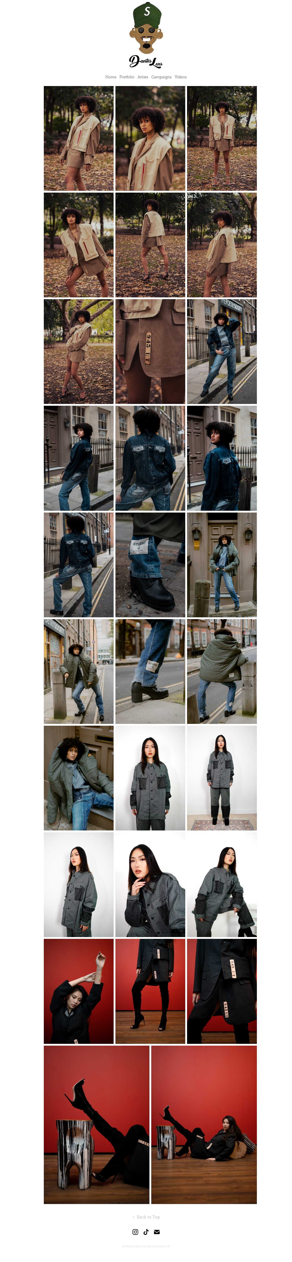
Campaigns (161, 77)
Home (110, 77)
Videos (181, 77)
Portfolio (127, 77)
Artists (143, 77)
